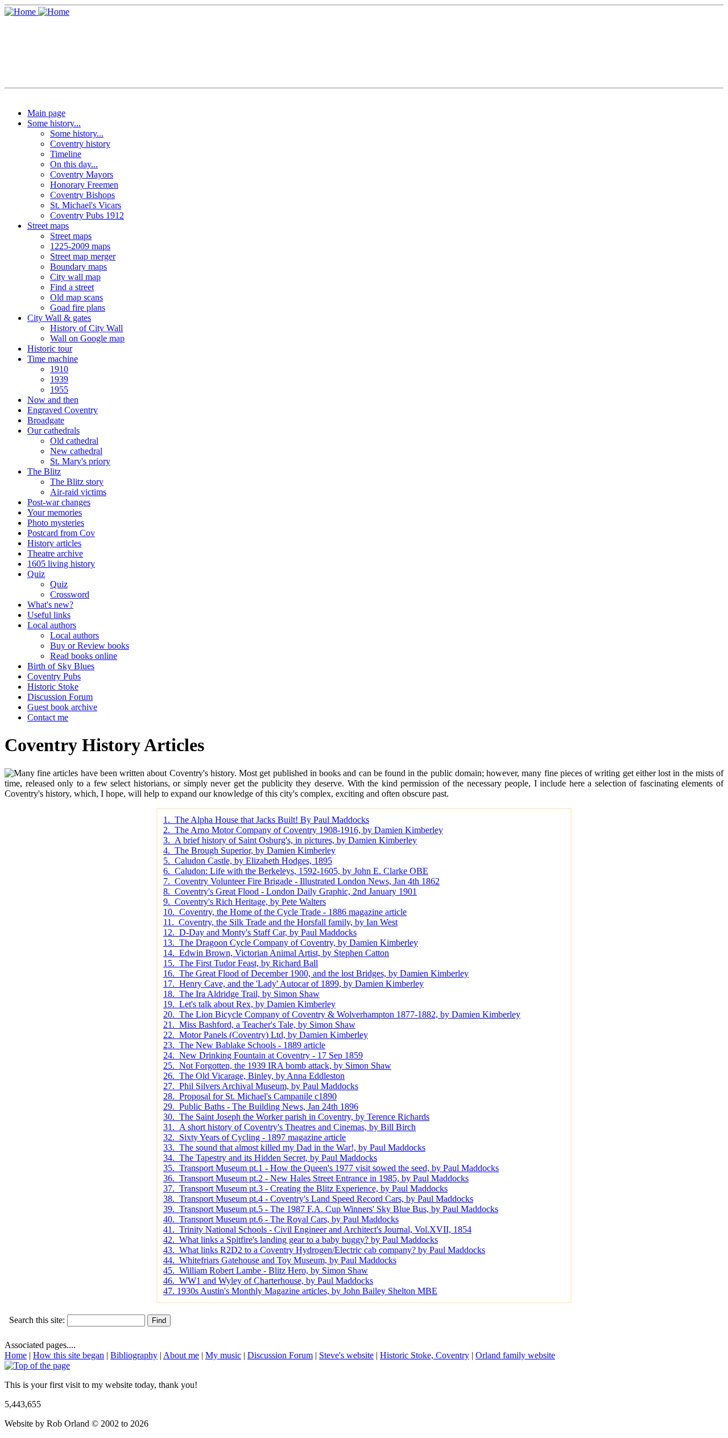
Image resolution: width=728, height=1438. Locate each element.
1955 (59, 389)
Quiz (36, 574)
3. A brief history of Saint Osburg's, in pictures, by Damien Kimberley (290, 840)
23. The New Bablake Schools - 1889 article (244, 1045)
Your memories (54, 512)
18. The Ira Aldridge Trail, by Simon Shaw (241, 994)
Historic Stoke (52, 686)
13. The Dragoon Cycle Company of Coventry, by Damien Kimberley (290, 942)
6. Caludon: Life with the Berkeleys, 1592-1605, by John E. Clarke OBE (295, 871)
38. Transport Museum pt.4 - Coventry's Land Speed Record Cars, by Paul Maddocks (318, 1199)
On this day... (74, 164)
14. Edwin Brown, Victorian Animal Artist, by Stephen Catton (276, 953)
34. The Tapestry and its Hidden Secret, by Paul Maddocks (270, 1158)
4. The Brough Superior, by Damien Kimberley (249, 850)
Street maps (48, 225)
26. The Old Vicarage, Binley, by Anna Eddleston (254, 1076)
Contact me (47, 717)
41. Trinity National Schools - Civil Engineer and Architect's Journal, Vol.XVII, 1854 (317, 1229)
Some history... (54, 123)
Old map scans (76, 297)
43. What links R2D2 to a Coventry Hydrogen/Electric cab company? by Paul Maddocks (324, 1250)
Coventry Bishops (82, 195)
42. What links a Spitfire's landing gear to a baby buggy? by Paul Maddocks (300, 1240)
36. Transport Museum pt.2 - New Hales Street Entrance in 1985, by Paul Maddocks (316, 1178)
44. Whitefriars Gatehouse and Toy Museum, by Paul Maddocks (279, 1260)
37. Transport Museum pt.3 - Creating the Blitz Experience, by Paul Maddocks (305, 1188)
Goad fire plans (77, 307)
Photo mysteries (55, 523)
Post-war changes (58, 502)
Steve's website (346, 1355)
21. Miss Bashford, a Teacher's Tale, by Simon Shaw (259, 1024)
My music (223, 1355)
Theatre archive (55, 553)
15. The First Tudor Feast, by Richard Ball (240, 963)
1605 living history (61, 563)
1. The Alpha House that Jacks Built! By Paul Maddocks (266, 820)
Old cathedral (74, 441)
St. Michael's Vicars (85, 205)
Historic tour (49, 348)
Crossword (69, 594)
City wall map (75, 277)
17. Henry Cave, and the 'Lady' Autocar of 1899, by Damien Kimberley (293, 983)
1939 (59, 379)
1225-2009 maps (80, 246)
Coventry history (80, 144)
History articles (54, 543)
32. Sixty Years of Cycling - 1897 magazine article (254, 1137)
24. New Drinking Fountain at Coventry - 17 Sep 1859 (263, 1055)
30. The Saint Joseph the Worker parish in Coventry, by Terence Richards (296, 1117)
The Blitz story (77, 482)
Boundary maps (78, 266)
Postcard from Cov (61, 533)
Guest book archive (62, 707)
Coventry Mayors (81, 174)
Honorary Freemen (84, 184)
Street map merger (82, 256)
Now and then (52, 400)
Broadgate (45, 420)
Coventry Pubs (54, 676)
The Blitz (44, 471)
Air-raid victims (78, 492)
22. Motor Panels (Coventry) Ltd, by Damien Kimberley (265, 1035)
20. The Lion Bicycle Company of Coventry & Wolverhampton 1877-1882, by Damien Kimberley (341, 1014)
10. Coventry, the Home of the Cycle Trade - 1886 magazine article (285, 912)
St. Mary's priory (80, 461)
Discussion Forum (60, 697)
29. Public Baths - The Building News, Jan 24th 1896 (260, 1106)
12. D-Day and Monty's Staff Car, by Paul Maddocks (260, 932)
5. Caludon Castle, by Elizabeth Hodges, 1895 (247, 861)
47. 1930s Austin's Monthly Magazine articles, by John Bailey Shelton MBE (300, 1291)
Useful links (49, 615)
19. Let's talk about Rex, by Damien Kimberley (249, 1004)
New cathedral (76, 451)
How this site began (68, 1355)
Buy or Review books (89, 645)
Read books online (83, 656)
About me (181, 1355)
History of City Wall (86, 328)
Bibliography (134, 1355)
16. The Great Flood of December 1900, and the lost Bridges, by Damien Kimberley (316, 973)
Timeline (65, 154)
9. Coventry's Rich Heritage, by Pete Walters (244, 902)
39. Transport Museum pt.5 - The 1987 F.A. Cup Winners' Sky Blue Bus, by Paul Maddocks (330, 1209)
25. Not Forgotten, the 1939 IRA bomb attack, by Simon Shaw (277, 1065)
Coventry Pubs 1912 (87, 215)
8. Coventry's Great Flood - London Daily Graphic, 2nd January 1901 (290, 891)
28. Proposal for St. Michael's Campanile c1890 (250, 1096)
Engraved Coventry (62, 410)
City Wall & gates (59, 318)
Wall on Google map (87, 338)
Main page (46, 113)
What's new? (50, 604)
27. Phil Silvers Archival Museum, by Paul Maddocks (260, 1086)
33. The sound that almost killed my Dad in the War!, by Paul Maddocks (294, 1147)
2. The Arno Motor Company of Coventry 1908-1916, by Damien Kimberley (303, 830)
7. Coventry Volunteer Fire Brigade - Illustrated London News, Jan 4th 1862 (301, 881)
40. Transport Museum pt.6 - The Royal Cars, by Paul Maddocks (281, 1219)
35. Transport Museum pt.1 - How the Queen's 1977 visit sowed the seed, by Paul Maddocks (331, 1168)
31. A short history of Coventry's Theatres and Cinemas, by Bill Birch (289, 1127)
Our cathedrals (53, 430)
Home (16, 1355)
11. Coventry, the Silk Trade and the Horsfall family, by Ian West (280, 922)
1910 (59, 369)
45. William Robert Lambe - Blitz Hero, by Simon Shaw (265, 1270)
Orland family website (515, 1355)
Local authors (51, 625)
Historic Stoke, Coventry (424, 1355)
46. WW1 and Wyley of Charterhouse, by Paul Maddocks (268, 1280)
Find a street (72, 287)
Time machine (52, 359)
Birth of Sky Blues (60, 666)
